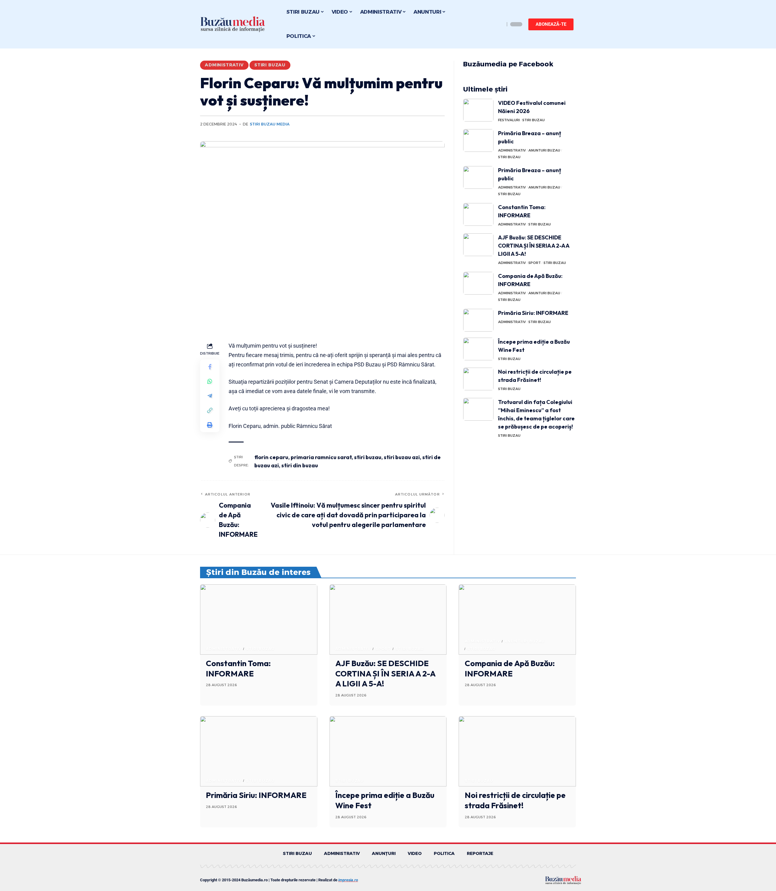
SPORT (534, 263)
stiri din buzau (299, 465)
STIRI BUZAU (270, 64)
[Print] (209, 425)
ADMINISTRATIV (224, 64)
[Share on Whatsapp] (209, 381)
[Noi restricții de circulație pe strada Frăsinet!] (478, 379)
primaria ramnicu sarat (321, 457)
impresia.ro (348, 880)
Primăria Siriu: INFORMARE (533, 312)
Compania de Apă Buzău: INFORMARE (510, 668)
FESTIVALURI (509, 120)
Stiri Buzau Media (269, 124)
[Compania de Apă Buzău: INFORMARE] (478, 283)
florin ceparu (271, 457)
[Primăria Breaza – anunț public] (478, 140)
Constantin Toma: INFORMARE (238, 668)
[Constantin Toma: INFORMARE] (478, 214)
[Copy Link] (209, 410)
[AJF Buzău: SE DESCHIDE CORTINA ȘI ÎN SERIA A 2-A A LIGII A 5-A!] (478, 244)
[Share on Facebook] (209, 366)
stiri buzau (367, 457)
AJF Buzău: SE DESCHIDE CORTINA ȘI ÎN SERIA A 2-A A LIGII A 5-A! (534, 245)
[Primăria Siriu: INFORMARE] (478, 320)
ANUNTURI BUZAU (544, 150)
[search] (498, 24)
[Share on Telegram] (209, 396)
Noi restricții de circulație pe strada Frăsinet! (515, 800)
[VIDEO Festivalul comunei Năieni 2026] (478, 110)
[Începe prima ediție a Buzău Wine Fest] (478, 349)
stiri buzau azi (402, 457)
